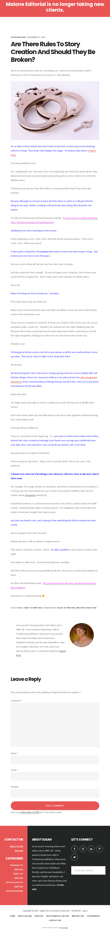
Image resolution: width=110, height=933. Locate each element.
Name (14, 753)
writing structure (86, 608)
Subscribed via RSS (29, 812)
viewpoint (30, 495)
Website (15, 786)
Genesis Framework (61, 911)
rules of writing (66, 608)
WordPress (76, 911)
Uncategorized (14, 891)
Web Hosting (64, 927)
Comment (16, 700)
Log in (85, 911)
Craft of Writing (33, 608)
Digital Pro (44, 911)
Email (14, 770)
